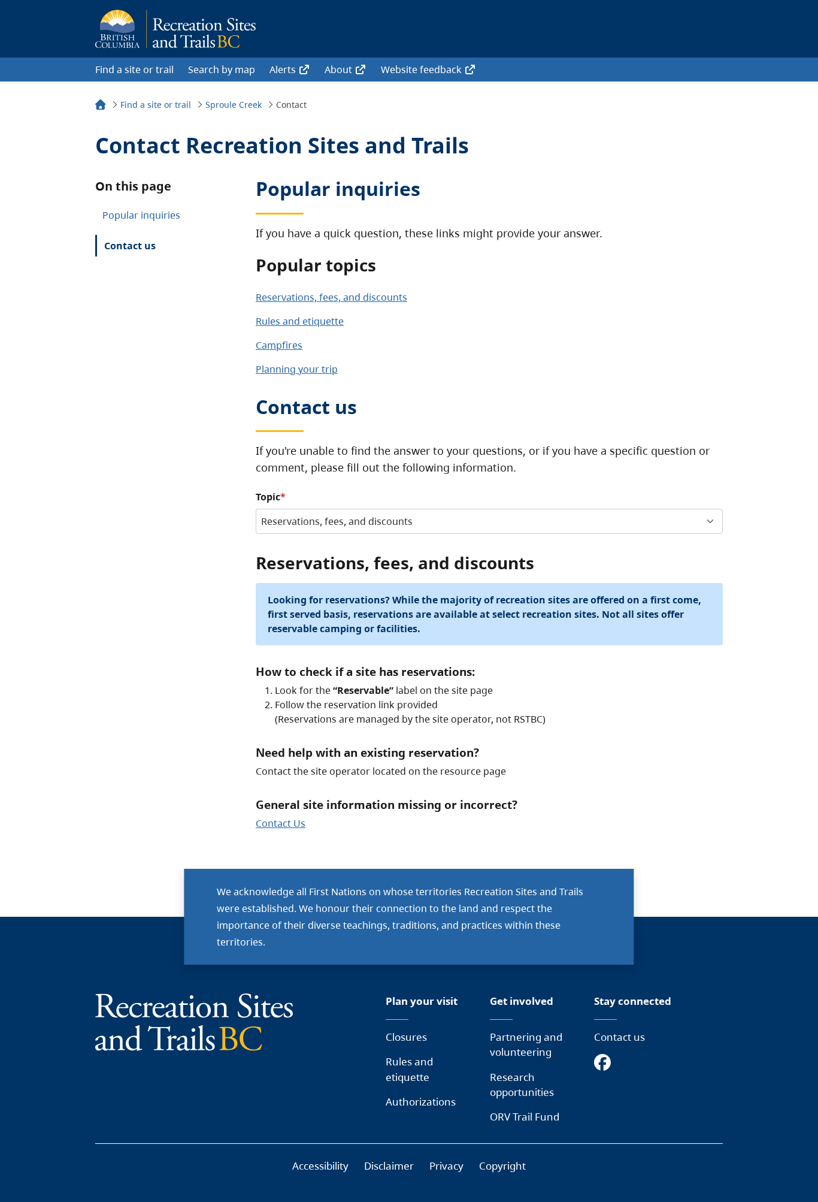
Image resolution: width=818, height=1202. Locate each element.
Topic (268, 496)
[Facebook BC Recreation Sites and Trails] (605, 1063)
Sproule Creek (233, 104)
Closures (406, 1037)
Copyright (502, 1166)
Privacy (446, 1166)
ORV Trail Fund (524, 1117)
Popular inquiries (141, 215)
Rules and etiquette (300, 321)
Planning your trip (297, 369)
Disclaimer (389, 1166)
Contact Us (280, 823)
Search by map (221, 69)
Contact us (130, 245)
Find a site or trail (134, 69)
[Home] (100, 106)
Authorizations (421, 1102)
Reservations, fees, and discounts (331, 297)
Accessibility (320, 1166)
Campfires (279, 345)
